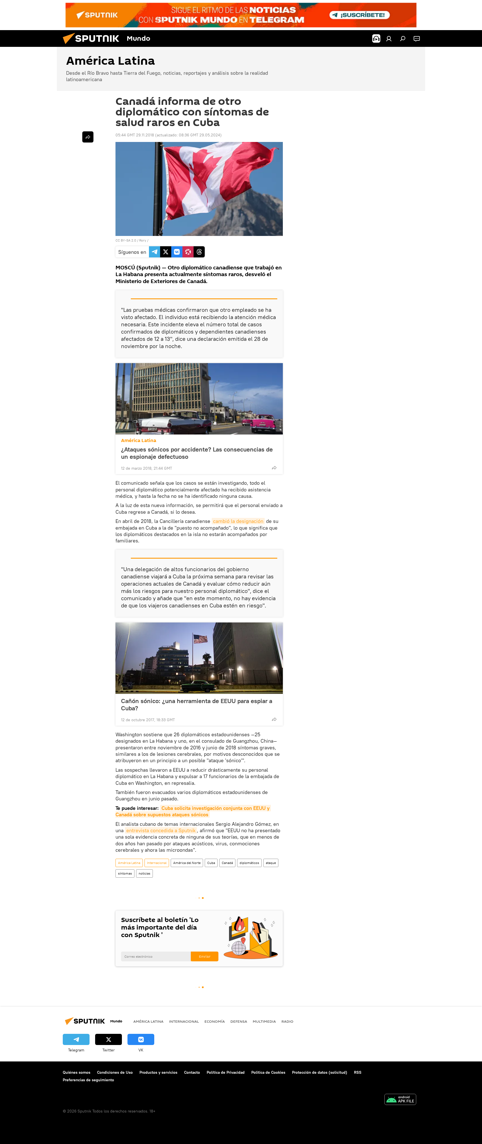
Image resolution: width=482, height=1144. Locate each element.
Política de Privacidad (226, 1072)
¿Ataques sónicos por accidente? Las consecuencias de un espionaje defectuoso (197, 453)
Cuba (211, 863)
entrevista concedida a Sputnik (161, 830)
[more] (274, 467)
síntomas (125, 873)
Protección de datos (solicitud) (319, 1072)
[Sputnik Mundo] (93, 45)
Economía (214, 1021)
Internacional (157, 863)
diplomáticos (249, 863)
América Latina (138, 440)
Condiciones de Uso (115, 1072)
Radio (287, 1021)
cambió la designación (238, 521)
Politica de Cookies (268, 1072)
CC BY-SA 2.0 (125, 240)
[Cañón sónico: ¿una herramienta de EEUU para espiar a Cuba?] (199, 658)
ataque (271, 863)
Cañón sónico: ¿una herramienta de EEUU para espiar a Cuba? (196, 704)
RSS (358, 1072)
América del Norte (187, 863)
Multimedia (264, 1021)
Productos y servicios (158, 1072)
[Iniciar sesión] (388, 38)
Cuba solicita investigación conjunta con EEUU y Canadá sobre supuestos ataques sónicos (193, 811)
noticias (144, 873)
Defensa (238, 1021)
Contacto (192, 1072)
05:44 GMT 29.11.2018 (134, 134)
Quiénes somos (76, 1072)
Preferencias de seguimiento (88, 1079)
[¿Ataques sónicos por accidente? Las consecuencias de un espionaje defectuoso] (199, 399)
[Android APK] (400, 1100)
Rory (142, 240)
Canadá (227, 863)
